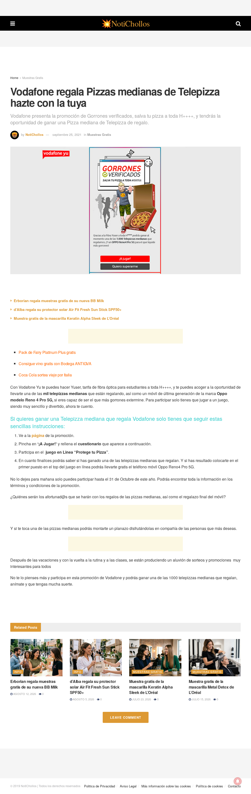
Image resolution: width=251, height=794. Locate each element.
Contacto (234, 786)
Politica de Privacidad (99, 786)
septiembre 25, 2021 (66, 134)
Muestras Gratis (32, 78)
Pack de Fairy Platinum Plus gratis (47, 352)
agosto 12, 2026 (24, 694)
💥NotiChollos (125, 23)
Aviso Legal (128, 786)
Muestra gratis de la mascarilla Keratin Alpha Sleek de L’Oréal (66, 318)
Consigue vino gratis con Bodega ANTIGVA (55, 363)
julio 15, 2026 (201, 699)
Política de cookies (209, 786)
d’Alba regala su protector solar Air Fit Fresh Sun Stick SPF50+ (68, 309)
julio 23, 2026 (141, 699)
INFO (18, 672)
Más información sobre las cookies (166, 786)
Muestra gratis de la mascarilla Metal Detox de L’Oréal (211, 687)
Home (14, 78)
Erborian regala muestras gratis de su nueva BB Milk (59, 300)
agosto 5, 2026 (83, 699)
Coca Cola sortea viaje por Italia (45, 375)
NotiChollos (34, 134)
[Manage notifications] (238, 781)
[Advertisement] (125, 7)
